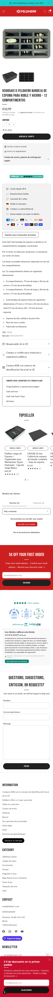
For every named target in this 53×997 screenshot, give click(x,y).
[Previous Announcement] (4, 3)
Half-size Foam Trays (15, 396)
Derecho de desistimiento (13, 834)
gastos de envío (26, 112)
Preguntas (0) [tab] (38, 503)
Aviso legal (7, 825)
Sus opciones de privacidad (14, 821)
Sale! (4, 890)
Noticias (6, 812)
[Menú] (3, 11)
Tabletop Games (9, 856)
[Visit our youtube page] (22, 931)
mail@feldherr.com (10, 906)
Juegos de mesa (9, 861)
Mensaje (7, 723)
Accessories (7, 865)
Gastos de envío (9, 808)
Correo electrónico (11, 712)
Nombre (6, 700)
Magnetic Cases (9, 873)
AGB (4, 829)
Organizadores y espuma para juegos (22, 386)
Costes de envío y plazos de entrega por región (22, 159)
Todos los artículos (10, 804)
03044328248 (8, 911)
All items (10, 401)
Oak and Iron (12, 391)
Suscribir (26, 990)
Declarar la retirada (13, 840)
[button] (4, 992)
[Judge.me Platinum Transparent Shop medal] (26, 614)
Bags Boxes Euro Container (14, 878)
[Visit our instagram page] (10, 931)
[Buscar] (44, 11)
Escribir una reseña (26, 524)
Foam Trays (7, 882)
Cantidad (5, 120)
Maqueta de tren (9, 886)
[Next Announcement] (48, 3)
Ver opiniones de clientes (17, 661)
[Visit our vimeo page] (16, 931)
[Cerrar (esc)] (49, 959)
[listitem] (26, 3)
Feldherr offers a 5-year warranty (17, 800)
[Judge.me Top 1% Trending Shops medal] (39, 614)
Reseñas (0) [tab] (14, 503)
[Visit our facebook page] (4, 931)
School (5, 869)
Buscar (5, 817)
